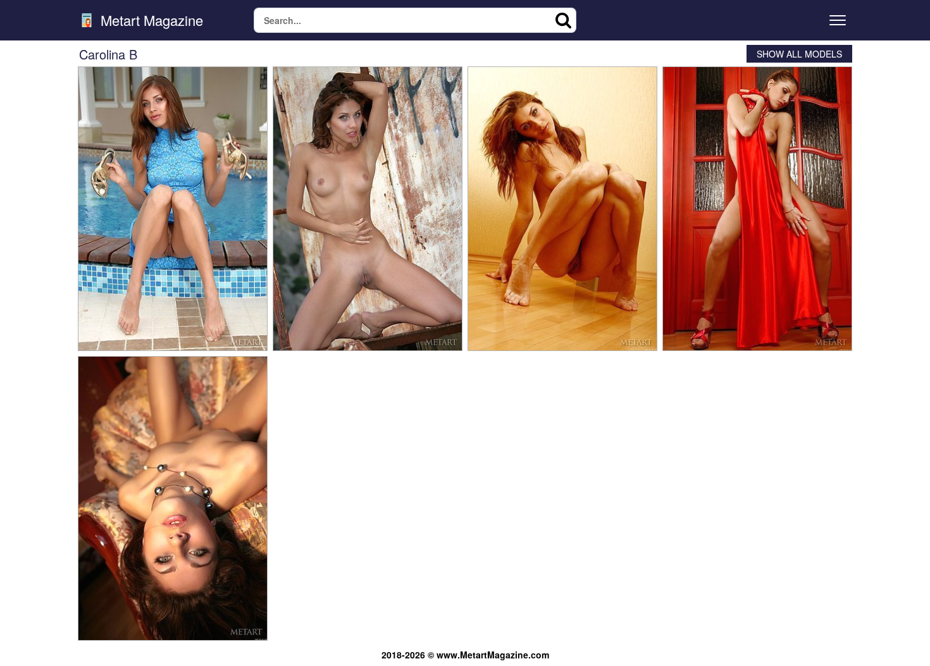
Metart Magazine (150, 20)
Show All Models (799, 53)
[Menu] (838, 20)
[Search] (563, 20)
